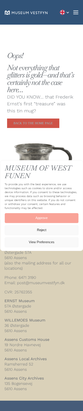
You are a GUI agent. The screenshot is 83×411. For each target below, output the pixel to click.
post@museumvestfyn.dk (41, 282)
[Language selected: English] (64, 12)
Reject (41, 230)
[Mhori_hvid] (26, 12)
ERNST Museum (19, 300)
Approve (41, 218)
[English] (64, 12)
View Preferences (41, 242)
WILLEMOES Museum (24, 320)
